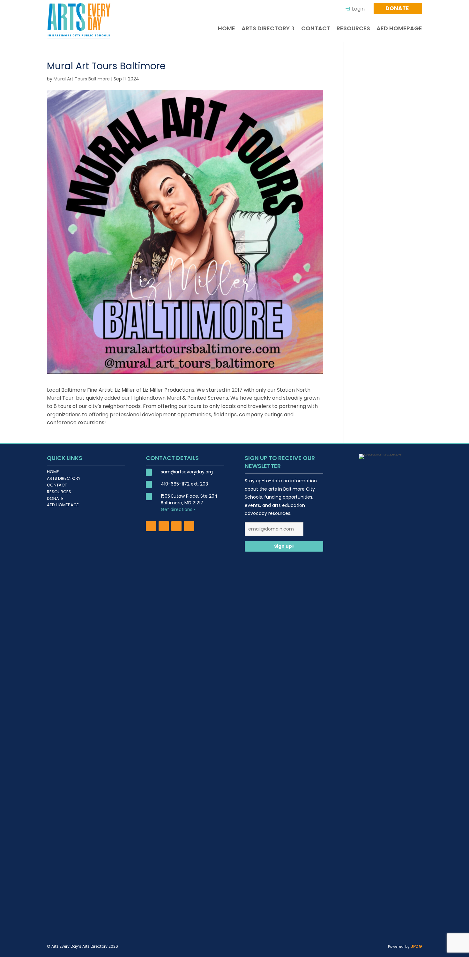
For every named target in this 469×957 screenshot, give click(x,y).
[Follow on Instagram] (164, 526)
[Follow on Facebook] (151, 526)
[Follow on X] (176, 526)
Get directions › (178, 509)
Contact (57, 485)
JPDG (416, 946)
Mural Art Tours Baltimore (82, 79)
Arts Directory (63, 478)
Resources (59, 492)
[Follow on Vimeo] (189, 526)
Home (53, 472)
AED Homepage (63, 505)
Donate (55, 498)
